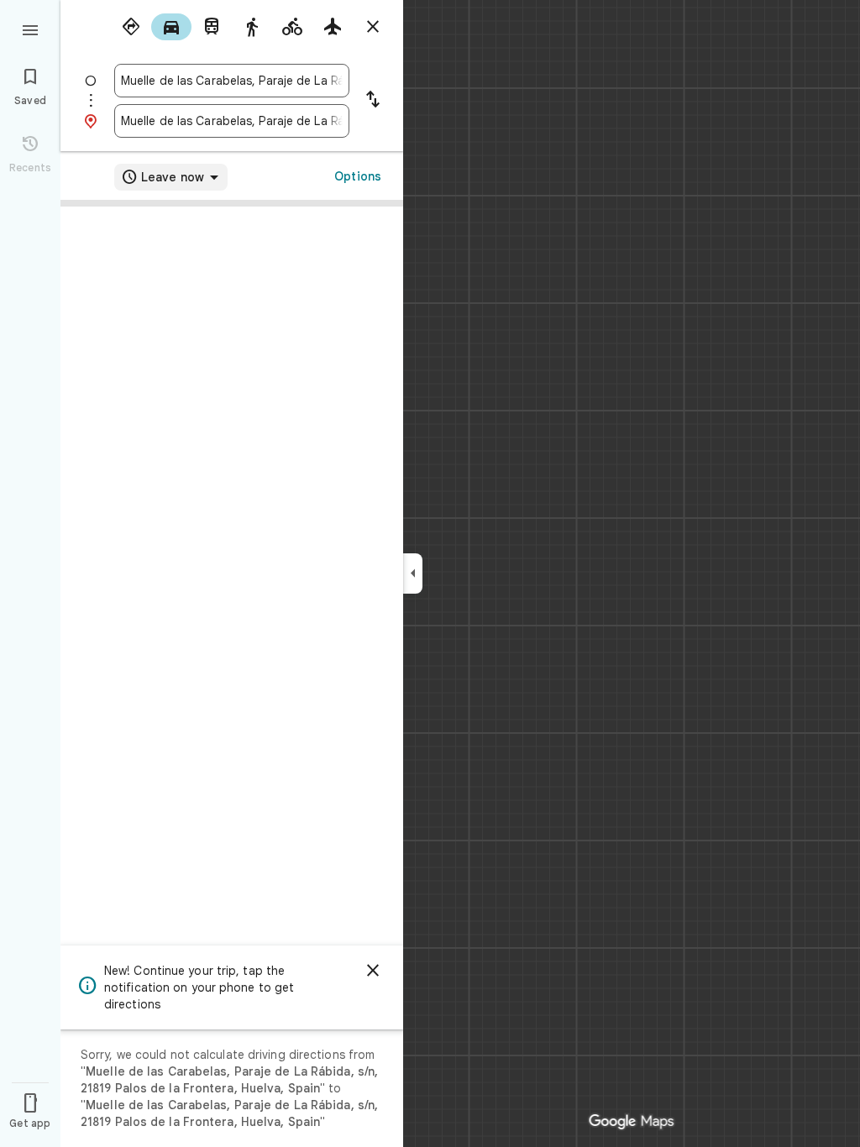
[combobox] (232, 80)
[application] (430, 573)
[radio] (131, 27)
